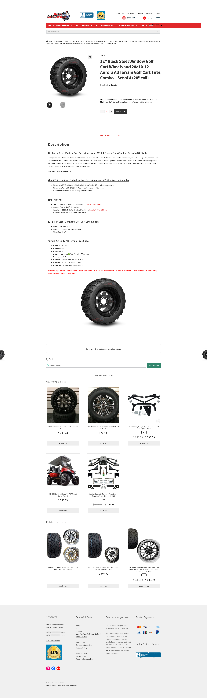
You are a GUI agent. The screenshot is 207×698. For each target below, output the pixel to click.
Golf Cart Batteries (126, 25)
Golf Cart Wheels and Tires (58, 25)
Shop (78, 628)
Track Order (120, 13)
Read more (63, 510)
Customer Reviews (53, 641)
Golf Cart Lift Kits (82, 25)
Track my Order (81, 653)
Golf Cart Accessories (104, 25)
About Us (149, 13)
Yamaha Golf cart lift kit (98, 210)
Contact (157, 13)
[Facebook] (53, 668)
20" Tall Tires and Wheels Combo (118, 41)
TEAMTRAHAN (81, 637)
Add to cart (120, 112)
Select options (144, 586)
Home (51, 41)
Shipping (140, 13)
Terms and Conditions (84, 645)
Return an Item (81, 656)
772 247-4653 (51, 624)
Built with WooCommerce (67, 685)
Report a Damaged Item (85, 659)
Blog (78, 625)
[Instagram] (48, 668)
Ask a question (154, 365)
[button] (90, 57)
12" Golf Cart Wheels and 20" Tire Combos (143, 41)
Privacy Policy (81, 642)
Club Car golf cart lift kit (92, 204)
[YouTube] (58, 668)
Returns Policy (81, 648)
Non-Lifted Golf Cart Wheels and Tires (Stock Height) (89, 41)
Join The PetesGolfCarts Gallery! (88, 634)
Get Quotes (130, 13)
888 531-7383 (51, 627)
